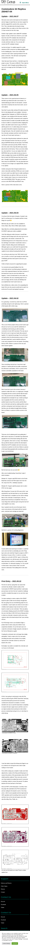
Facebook (3, 904)
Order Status (4, 886)
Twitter (2, 907)
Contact (3, 892)
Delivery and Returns (6, 883)
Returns (3, 889)
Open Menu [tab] (25, 3)
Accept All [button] (15, 943)
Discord (3, 901)
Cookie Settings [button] (6, 943)
